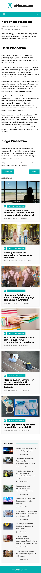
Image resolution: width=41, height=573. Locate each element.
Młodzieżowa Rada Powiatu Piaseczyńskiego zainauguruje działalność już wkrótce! (19, 297)
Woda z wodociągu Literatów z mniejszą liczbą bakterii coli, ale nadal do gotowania (26, 513)
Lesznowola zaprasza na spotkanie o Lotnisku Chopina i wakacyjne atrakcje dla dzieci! (19, 212)
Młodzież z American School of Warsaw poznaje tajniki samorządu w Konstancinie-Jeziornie (19, 383)
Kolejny (33, 172)
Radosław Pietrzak (9, 27)
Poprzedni (8, 172)
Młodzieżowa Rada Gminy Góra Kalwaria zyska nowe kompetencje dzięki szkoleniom (19, 339)
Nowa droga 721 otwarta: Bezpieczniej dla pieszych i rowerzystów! (25, 526)
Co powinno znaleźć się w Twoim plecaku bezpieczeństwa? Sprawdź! (25, 461)
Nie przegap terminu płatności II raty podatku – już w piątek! (19, 426)
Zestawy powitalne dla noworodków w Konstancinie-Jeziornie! (18, 255)
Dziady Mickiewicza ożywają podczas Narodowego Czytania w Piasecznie (26, 553)
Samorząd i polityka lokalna (12, 29)
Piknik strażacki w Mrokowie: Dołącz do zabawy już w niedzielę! (25, 501)
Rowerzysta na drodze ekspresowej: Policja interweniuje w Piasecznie (24, 488)
